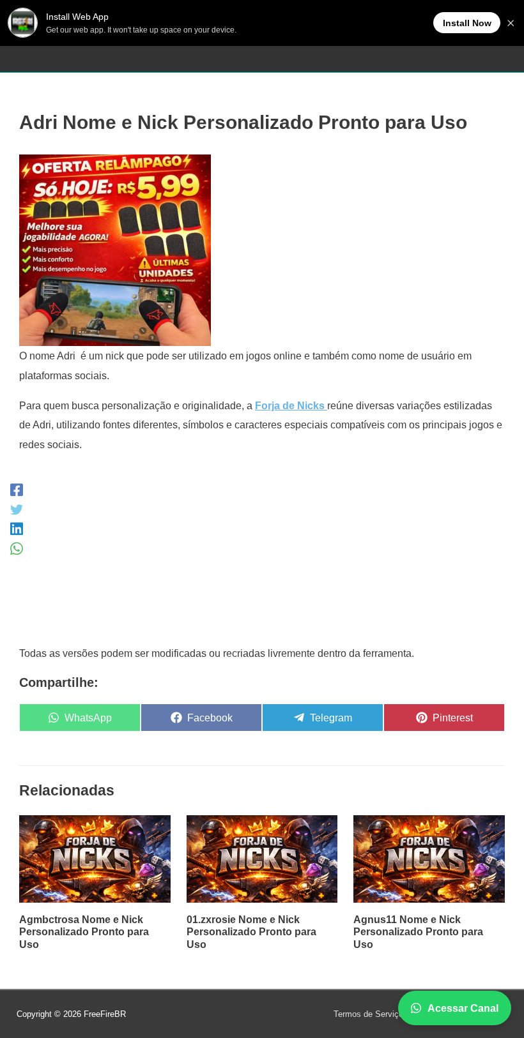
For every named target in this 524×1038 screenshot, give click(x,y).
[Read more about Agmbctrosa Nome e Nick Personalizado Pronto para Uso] (95, 858)
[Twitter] (16, 509)
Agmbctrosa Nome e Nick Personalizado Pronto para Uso (84, 932)
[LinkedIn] (16, 529)
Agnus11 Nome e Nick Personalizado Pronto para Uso (418, 932)
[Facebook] (16, 490)
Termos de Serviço (368, 1014)
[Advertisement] (262, 554)
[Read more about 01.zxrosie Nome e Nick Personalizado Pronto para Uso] (262, 858)
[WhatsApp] (16, 548)
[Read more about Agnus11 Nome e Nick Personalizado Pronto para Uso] (429, 858)
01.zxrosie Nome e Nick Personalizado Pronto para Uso (251, 932)
